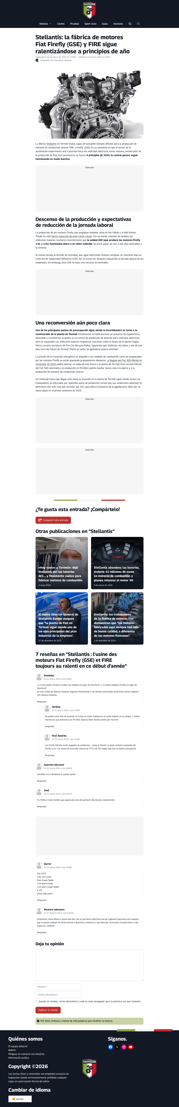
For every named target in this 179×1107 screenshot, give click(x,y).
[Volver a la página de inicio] (89, 10)
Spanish (19, 1099)
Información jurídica (18, 1057)
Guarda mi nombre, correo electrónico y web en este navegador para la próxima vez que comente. (90, 1001)
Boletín (12, 1050)
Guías (105, 23)
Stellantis (51, 143)
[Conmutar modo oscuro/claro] (130, 24)
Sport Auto (90, 23)
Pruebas (74, 23)
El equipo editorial (17, 1046)
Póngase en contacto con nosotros (26, 1054)
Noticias (43, 23)
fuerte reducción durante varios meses (71, 236)
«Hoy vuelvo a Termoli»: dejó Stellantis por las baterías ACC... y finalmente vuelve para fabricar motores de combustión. (60, 574)
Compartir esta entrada (55, 520)
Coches (61, 23)
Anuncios (118, 23)
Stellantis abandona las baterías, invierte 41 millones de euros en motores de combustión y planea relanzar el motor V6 (116, 574)
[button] (138, 24)
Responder (42, 701)
